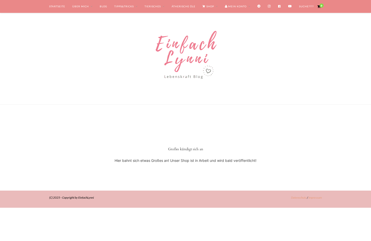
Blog (103, 6)
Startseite (57, 6)
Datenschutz (298, 197)
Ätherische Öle (183, 6)
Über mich (80, 6)
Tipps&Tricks (124, 6)
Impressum (315, 197)
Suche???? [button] (306, 6)
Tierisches (153, 6)
